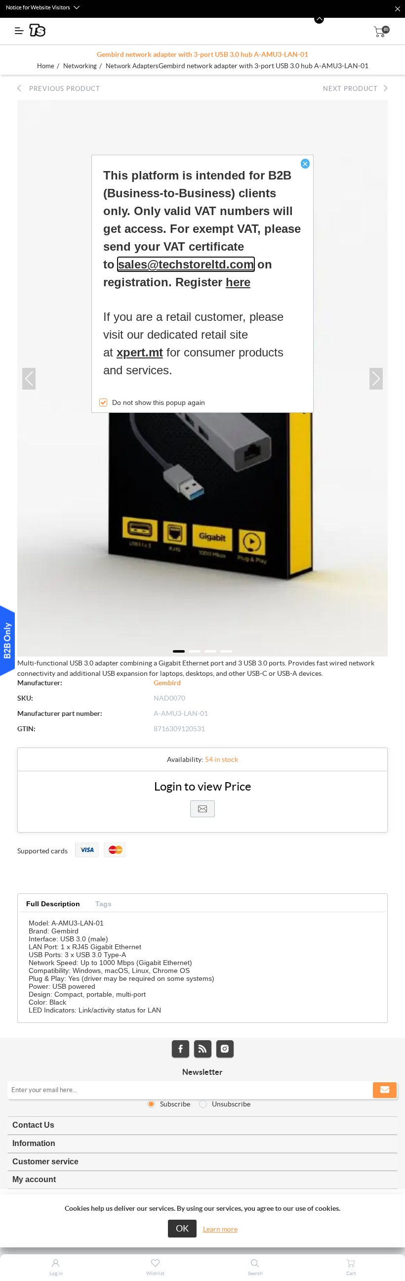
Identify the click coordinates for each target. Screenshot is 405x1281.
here (238, 282)
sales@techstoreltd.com (186, 264)
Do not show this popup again (158, 402)
